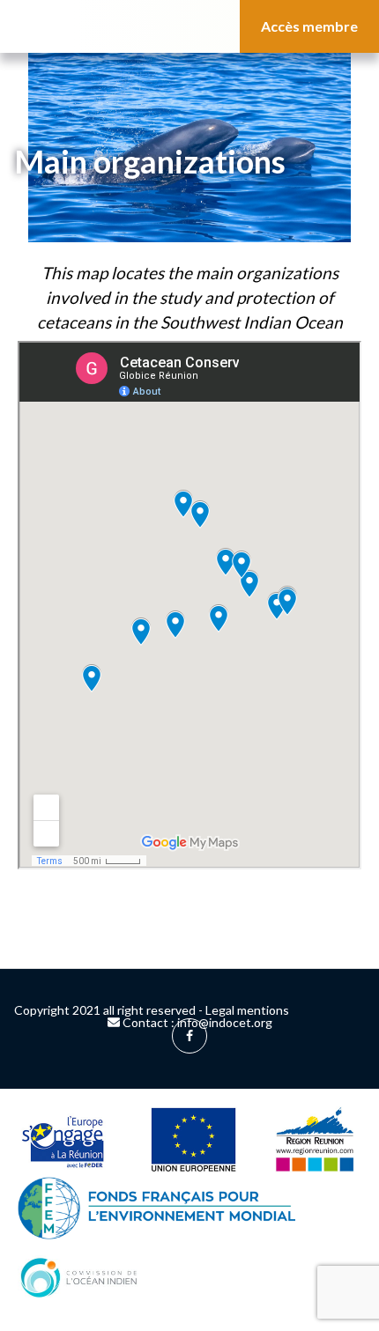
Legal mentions (247, 1009)
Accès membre (309, 26)
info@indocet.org (224, 1022)
